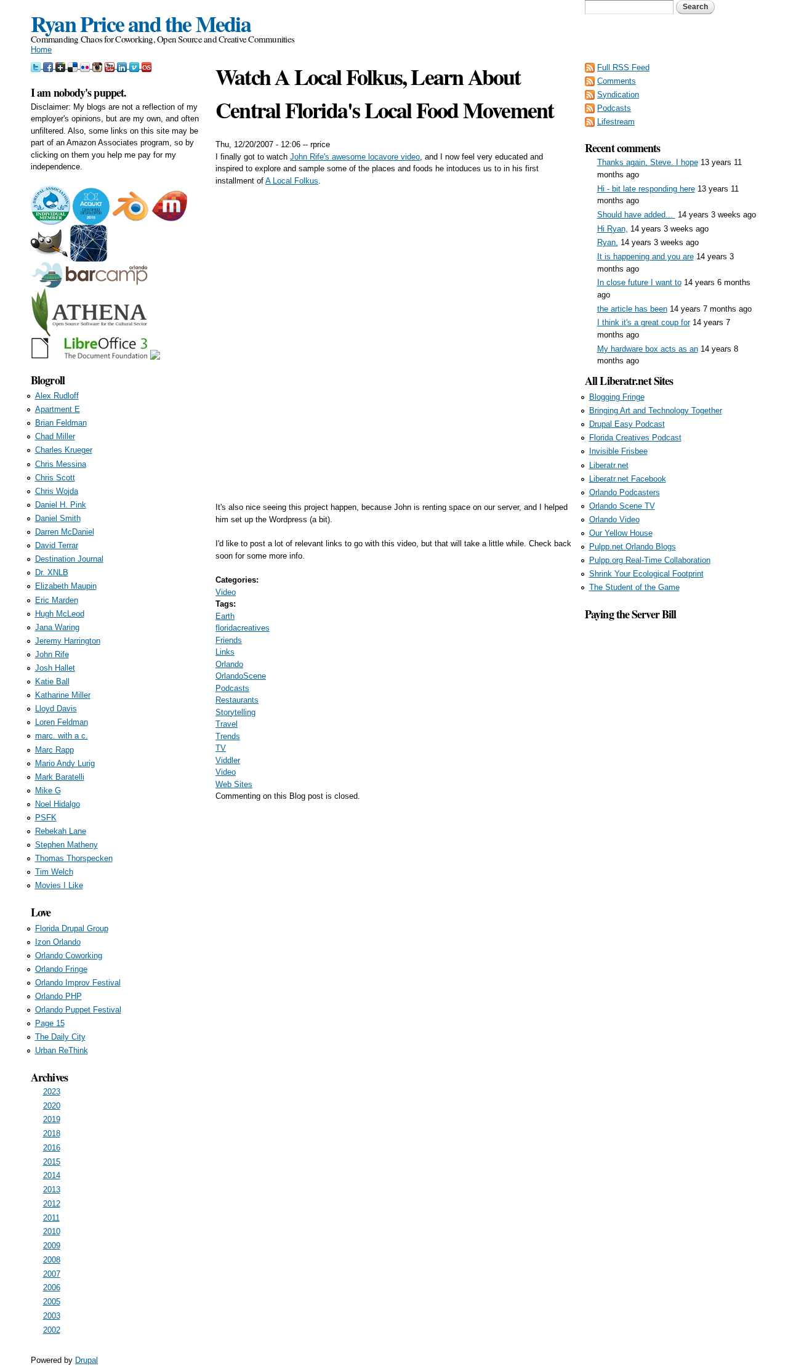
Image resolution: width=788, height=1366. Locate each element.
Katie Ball (52, 681)
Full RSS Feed (623, 67)
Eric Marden (56, 600)
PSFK (46, 817)
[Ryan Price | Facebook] (49, 65)
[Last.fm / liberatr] (146, 65)
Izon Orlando (58, 942)
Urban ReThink (61, 1050)
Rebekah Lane (60, 831)
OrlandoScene (240, 676)
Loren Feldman (61, 722)
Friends (228, 640)
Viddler (227, 760)
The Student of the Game (634, 587)
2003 (51, 1315)
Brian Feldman (61, 422)
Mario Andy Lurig (65, 763)
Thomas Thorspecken (74, 858)
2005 (51, 1301)
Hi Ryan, (612, 228)
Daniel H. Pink (60, 504)
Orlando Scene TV (622, 506)
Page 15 (50, 1023)
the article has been (632, 308)
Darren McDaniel (64, 531)
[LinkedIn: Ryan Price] (123, 65)
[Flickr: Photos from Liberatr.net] (86, 65)
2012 (51, 1203)
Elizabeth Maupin (66, 586)
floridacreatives (242, 627)
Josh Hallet (55, 668)
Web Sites (233, 784)
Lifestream (616, 121)
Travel (226, 724)
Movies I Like (59, 885)
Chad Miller (55, 436)
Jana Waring (57, 627)
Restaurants (237, 700)
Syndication (618, 94)
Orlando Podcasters (624, 492)
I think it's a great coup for (643, 322)
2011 (51, 1218)
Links (225, 652)
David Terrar (56, 545)
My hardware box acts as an (647, 349)
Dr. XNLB (51, 572)
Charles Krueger (63, 450)
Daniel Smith (58, 518)
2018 (51, 1133)
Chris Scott (55, 477)
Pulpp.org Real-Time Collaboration (649, 560)
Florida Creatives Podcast (635, 437)
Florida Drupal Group (71, 928)
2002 (51, 1330)
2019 (51, 1119)
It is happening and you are (645, 256)
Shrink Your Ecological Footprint (646, 573)
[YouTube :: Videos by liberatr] (111, 65)
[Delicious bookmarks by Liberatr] (74, 65)
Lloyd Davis (56, 708)
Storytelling (235, 712)
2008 (51, 1259)
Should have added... (636, 214)
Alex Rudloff (57, 395)
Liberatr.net (609, 465)
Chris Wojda (56, 491)
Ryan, (607, 242)
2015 (51, 1161)
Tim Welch (54, 871)
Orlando (229, 664)
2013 (51, 1189)
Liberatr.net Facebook (627, 478)
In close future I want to (639, 282)
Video (225, 592)
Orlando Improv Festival (78, 982)
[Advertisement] (671, 807)
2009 (51, 1245)
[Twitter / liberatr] (37, 65)
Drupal (86, 1360)
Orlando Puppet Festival (78, 1009)
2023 (51, 1091)
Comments (616, 81)
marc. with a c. (61, 735)
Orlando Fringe (61, 969)
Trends (227, 736)
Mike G (48, 790)
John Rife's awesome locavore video (355, 156)
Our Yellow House (621, 533)
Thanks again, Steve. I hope (647, 162)
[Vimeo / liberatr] (135, 65)
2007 (51, 1274)
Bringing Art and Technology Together (655, 410)
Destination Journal (69, 559)
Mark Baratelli (59, 777)
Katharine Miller (62, 695)
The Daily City (60, 1036)
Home (41, 49)
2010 (51, 1231)
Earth (225, 616)
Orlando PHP (58, 996)
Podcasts (232, 688)
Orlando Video (614, 519)
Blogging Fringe (617, 397)
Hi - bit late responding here (646, 188)
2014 (51, 1175)
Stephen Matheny (66, 844)
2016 (51, 1147)
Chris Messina (60, 464)
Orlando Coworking (68, 955)
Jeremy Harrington (67, 640)
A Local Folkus (291, 180)
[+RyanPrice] (61, 65)
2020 (51, 1105)
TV (220, 748)
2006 (51, 1287)
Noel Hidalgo (57, 804)
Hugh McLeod (59, 613)
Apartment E (57, 409)
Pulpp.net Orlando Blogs (632, 546)
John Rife (52, 654)
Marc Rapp (54, 749)
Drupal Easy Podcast (627, 424)
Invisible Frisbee (618, 451)
